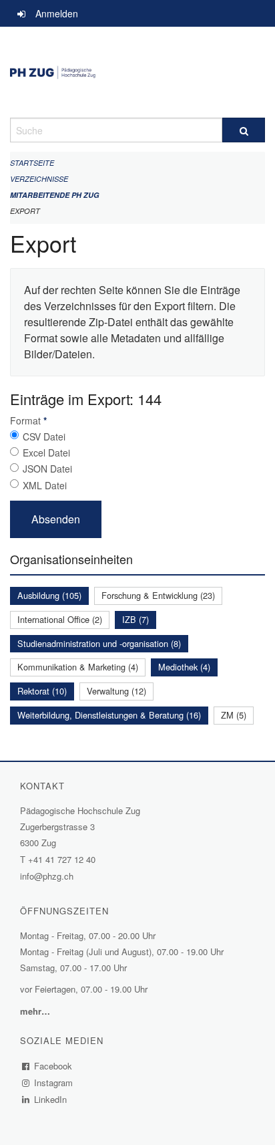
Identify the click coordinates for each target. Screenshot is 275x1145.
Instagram (53, 1082)
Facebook (53, 1065)
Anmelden (56, 13)
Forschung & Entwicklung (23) (158, 595)
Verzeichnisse (39, 179)
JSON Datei (47, 468)
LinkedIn (50, 1099)
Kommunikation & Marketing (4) (77, 666)
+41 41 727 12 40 (61, 859)
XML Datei (45, 485)
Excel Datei (46, 452)
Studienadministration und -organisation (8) (99, 643)
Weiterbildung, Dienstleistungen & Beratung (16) (109, 715)
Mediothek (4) (184, 666)
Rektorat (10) (42, 690)
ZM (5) (233, 715)
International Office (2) (59, 619)
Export (25, 211)
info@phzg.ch (46, 876)
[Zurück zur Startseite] (137, 72)
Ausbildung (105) (49, 595)
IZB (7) (135, 619)
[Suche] (243, 130)
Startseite (32, 163)
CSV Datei (44, 436)
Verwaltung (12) (116, 690)
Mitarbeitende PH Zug (54, 195)
